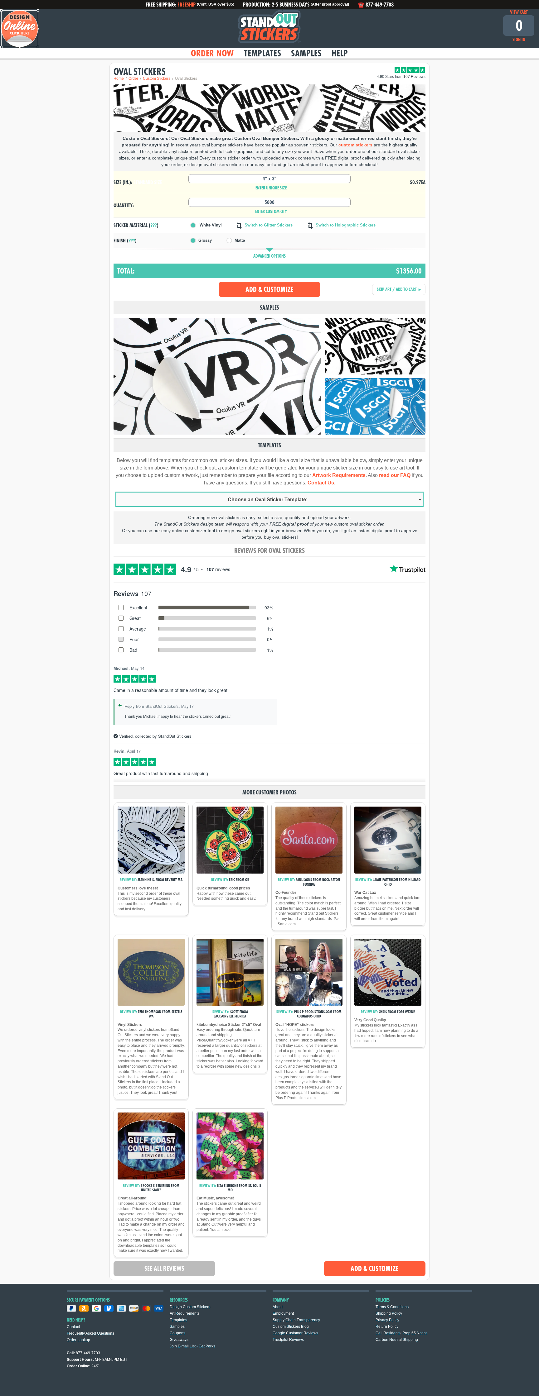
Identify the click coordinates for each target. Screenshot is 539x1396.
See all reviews (164, 1268)
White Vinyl (210, 225)
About (278, 1307)
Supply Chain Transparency (296, 1320)
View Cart (519, 12)
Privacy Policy (387, 1320)
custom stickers (355, 144)
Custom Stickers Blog (291, 1326)
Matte (240, 240)
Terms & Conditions (392, 1307)
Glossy (205, 240)
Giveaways (179, 1339)
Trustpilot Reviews (288, 1339)
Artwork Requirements (339, 475)
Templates (262, 53)
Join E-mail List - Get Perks (192, 1346)
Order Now (212, 53)
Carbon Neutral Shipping (397, 1339)
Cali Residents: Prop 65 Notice (402, 1333)
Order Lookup (78, 1340)
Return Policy (387, 1326)
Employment (283, 1313)
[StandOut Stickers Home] (269, 28)
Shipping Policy (389, 1313)
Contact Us (321, 482)
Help (340, 53)
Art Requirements (184, 1313)
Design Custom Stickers (190, 1307)
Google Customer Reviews (295, 1333)
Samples (306, 53)
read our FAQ (394, 475)
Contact (73, 1327)
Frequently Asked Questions (90, 1333)
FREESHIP (186, 4)
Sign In (518, 39)
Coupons (177, 1333)
